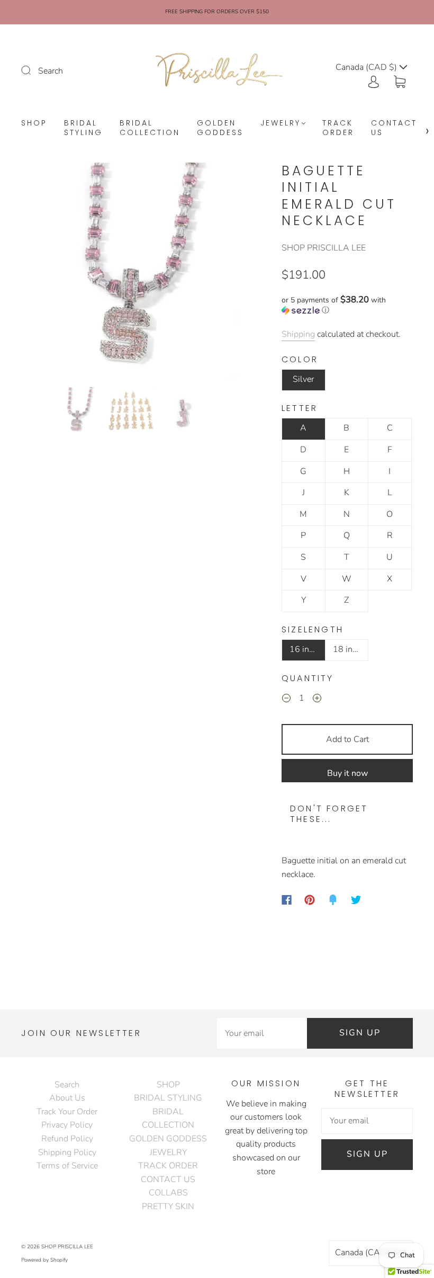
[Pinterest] (309, 899)
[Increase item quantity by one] (317, 699)
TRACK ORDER (338, 128)
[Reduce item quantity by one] (286, 699)
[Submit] (32, 70)
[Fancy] (333, 899)
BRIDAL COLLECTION (150, 128)
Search (50, 71)
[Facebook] (286, 899)
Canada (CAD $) (367, 1252)
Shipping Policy (67, 1152)
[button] (44, 273)
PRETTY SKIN (168, 1206)
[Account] (373, 80)
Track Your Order (67, 1112)
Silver (303, 379)
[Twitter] (356, 899)
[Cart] (399, 80)
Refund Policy (67, 1139)
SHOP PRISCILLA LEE (324, 248)
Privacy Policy (67, 1125)
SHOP (34, 123)
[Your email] (262, 1033)
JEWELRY (280, 123)
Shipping (298, 334)
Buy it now (347, 773)
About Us (67, 1098)
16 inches (308, 649)
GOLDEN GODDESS (220, 128)
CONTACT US (394, 128)
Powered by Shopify (44, 1260)
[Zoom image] (130, 273)
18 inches (351, 649)
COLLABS (168, 1193)
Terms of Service (67, 1166)
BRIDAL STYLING (83, 128)
